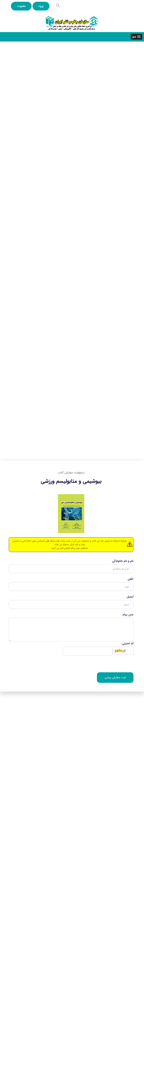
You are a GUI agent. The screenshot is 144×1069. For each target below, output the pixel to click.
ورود (41, 6)
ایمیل (130, 596)
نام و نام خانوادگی (122, 561)
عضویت (21, 6)
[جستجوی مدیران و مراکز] (58, 5)
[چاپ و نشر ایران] (72, 23)
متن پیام (128, 614)
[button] (136, 37)
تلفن (130, 579)
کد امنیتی (127, 643)
